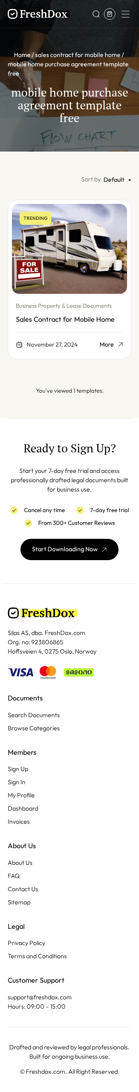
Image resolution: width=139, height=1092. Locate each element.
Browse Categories (34, 728)
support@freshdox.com (40, 997)
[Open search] (96, 14)
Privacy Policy (26, 943)
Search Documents (34, 715)
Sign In (16, 782)
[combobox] (117, 180)
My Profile (21, 795)
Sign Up (18, 769)
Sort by (91, 179)
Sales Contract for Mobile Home (65, 319)
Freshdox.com (45, 1072)
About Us (20, 863)
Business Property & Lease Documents (64, 306)
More (107, 344)
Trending (35, 218)
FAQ (14, 876)
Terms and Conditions (37, 956)
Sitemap (19, 902)
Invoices (19, 822)
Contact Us (23, 889)
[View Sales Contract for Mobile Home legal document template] (69, 249)
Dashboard (23, 808)
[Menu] (125, 14)
